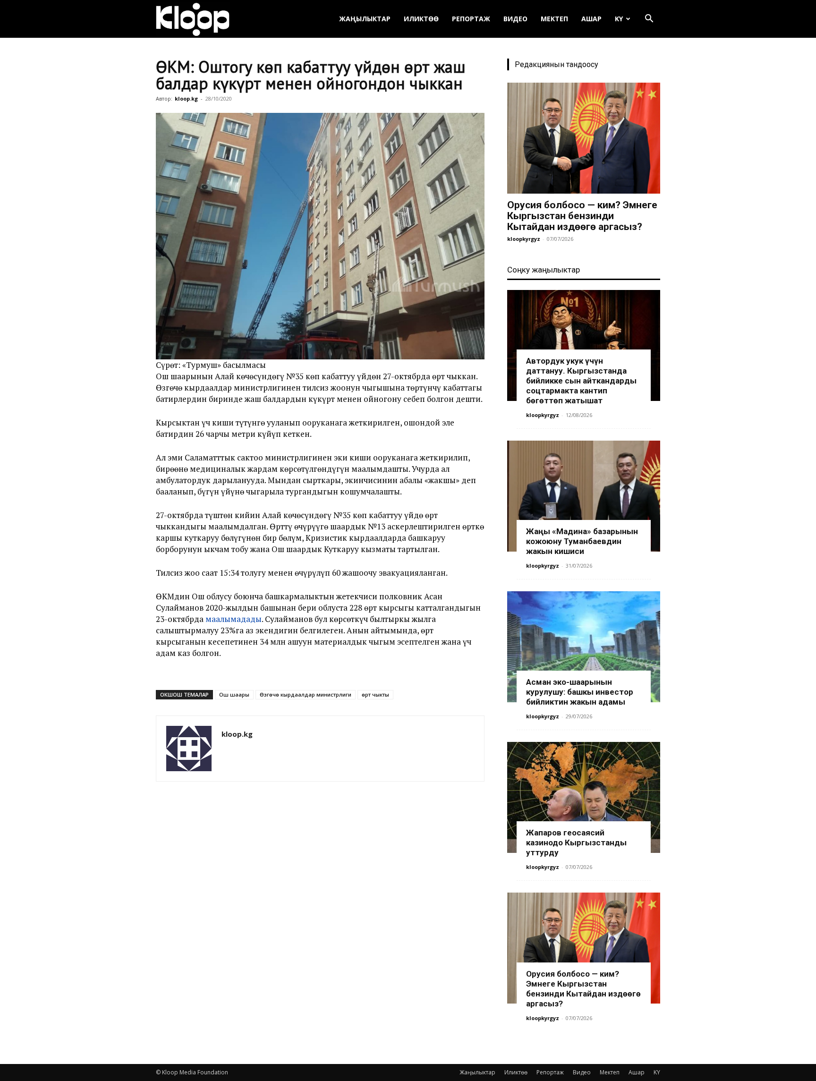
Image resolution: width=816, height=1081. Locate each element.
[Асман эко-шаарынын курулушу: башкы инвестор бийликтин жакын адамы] (583, 646)
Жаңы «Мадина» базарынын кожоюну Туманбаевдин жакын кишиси (582, 541)
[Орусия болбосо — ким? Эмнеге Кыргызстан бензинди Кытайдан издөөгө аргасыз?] (583, 138)
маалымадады (233, 618)
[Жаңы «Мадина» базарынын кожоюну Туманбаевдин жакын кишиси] (583, 496)
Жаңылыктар (365, 18)
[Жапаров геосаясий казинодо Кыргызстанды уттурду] (583, 797)
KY (619, 18)
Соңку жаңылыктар (543, 269)
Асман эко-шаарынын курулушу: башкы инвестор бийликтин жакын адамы (579, 691)
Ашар (591, 18)
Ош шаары (234, 694)
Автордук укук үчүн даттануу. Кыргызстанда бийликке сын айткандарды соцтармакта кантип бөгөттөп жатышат (581, 380)
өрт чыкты (375, 694)
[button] (649, 19)
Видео (515, 18)
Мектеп (554, 18)
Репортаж (471, 18)
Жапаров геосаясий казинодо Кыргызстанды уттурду (576, 842)
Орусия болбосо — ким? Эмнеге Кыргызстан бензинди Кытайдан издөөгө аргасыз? (582, 215)
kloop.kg (186, 98)
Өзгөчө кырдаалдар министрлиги (305, 694)
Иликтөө (421, 18)
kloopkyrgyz (523, 238)
